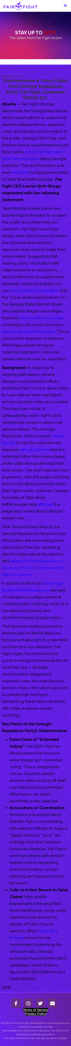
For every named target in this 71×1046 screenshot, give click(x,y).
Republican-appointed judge (28, 331)
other (48, 583)
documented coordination (35, 290)
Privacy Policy (35, 1014)
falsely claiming (34, 449)
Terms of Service (35, 1010)
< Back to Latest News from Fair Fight (33, 66)
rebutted (20, 172)
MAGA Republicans (32, 590)
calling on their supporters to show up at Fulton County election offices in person (33, 568)
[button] (65, 5)
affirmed (45, 504)
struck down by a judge (41, 317)
